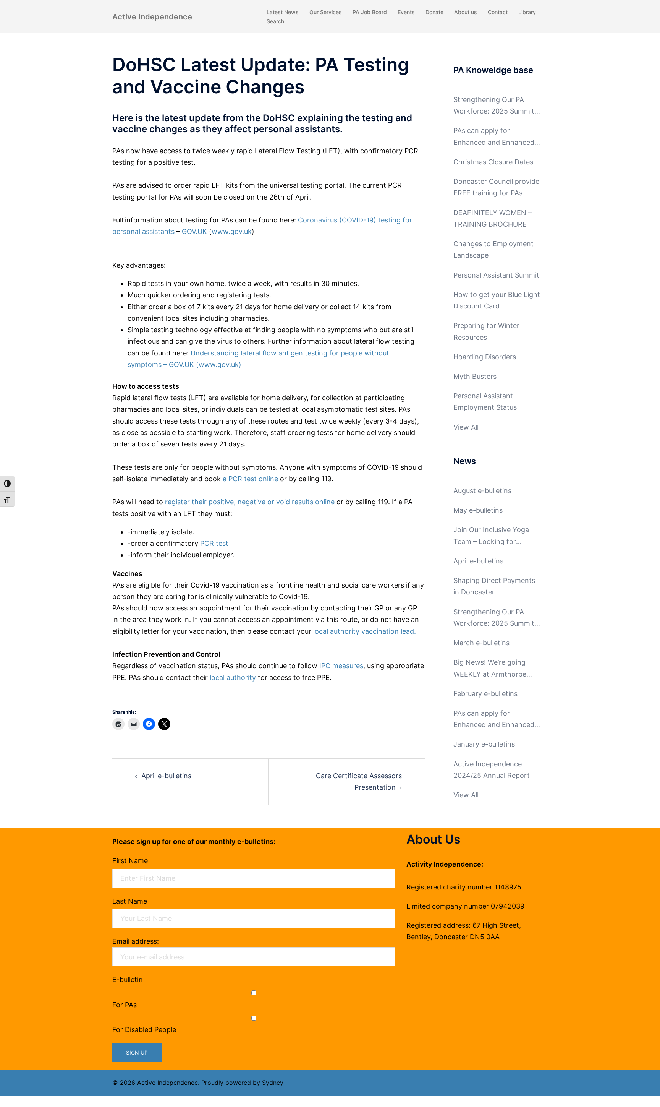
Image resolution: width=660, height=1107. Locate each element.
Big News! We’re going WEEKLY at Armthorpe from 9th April (489, 669)
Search (275, 21)
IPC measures (341, 666)
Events (406, 12)
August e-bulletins (482, 491)
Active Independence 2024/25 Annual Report (491, 769)
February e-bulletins (485, 694)
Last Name (129, 901)
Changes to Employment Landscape (493, 249)
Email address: (135, 941)
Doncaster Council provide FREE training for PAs (496, 187)
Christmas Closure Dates (493, 162)
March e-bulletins (481, 643)
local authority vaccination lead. (364, 631)
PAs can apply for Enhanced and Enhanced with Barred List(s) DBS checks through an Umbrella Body (493, 137)
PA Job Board (370, 12)
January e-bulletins (484, 744)
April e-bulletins (166, 776)
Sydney (272, 1082)
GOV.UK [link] (194, 231)
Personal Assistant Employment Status (485, 401)
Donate (434, 12)
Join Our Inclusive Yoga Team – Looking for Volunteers (491, 536)
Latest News (283, 12)
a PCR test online (250, 479)
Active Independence (152, 16)
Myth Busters (475, 376)
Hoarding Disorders (484, 357)
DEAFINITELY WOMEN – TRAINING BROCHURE (492, 218)
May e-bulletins (478, 510)
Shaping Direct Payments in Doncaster (494, 586)
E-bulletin (127, 980)
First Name (130, 861)
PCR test (214, 543)
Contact (498, 12)
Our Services (325, 12)
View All (466, 427)
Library (527, 12)
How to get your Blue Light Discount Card (496, 300)
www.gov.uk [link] (232, 231)
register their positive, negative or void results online (250, 502)
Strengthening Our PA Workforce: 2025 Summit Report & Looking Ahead (493, 106)
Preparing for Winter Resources (486, 331)
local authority (233, 678)
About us (465, 12)
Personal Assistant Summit (496, 275)
